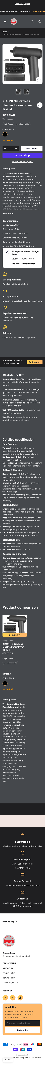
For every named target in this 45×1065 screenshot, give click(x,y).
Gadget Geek (23, 1055)
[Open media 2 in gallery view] (27, 92)
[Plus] (16, 148)
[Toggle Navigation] (5, 21)
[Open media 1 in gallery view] (19, 92)
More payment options (22, 161)
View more (8, 213)
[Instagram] (13, 997)
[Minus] (5, 148)
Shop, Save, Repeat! (22, 4)
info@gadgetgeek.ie (23, 906)
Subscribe (22, 1030)
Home (4, 31)
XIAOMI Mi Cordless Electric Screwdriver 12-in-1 (13, 646)
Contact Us (7, 968)
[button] (32, 21)
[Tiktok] (20, 997)
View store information (24, 263)
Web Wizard (35, 1057)
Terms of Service (10, 982)
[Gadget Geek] (14, 21)
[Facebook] (5, 997)
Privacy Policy (8, 973)
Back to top (8, 921)
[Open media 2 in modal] (22, 64)
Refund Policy (8, 977)
